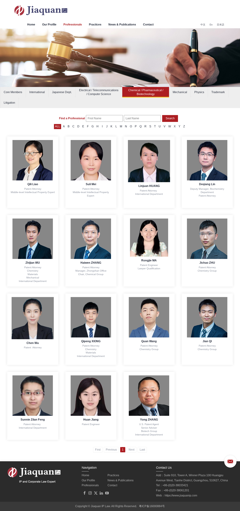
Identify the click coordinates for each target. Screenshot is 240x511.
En (211, 24)
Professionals (72, 24)
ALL (57, 126)
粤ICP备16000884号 (152, 506)
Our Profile (49, 24)
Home (31, 24)
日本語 (220, 24)
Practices (95, 24)
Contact (148, 24)
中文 (202, 24)
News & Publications (122, 24)
